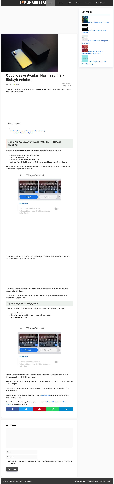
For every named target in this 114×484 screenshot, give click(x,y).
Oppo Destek (45, 395)
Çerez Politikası (100, 481)
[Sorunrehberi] (32, 3)
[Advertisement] (39, 20)
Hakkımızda (90, 481)
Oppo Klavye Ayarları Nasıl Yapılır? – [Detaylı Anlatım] (29, 131)
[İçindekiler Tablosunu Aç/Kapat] (8, 129)
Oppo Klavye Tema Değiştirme (24, 133)
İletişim (108, 481)
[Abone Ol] (16, 84)
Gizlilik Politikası (80, 481)
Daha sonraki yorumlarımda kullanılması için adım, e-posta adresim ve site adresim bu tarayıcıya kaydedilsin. (40, 462)
